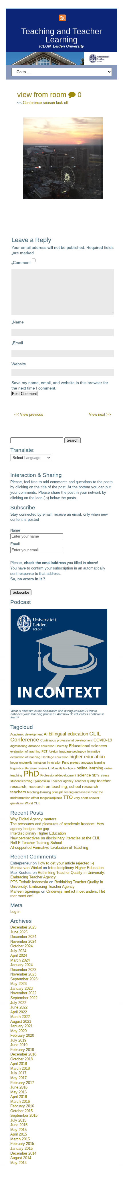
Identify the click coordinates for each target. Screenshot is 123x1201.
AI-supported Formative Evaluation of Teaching (49, 848)
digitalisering (18, 746)
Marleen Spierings (25, 891)
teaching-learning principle (45, 792)
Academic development (26, 734)
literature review (36, 768)
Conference (24, 740)
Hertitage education (54, 757)
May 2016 (18, 1092)
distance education (41, 746)
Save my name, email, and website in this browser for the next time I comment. (59, 385)
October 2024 (21, 946)
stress (105, 775)
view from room (41, 95)
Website (18, 364)
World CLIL (32, 803)
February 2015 (22, 1144)
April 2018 (18, 1064)
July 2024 (18, 951)
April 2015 (18, 1134)
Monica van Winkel (26, 868)
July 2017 (18, 1073)
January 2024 (21, 965)
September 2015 (23, 1116)
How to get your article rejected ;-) (66, 863)
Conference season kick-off (45, 103)
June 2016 (18, 1087)
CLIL (95, 734)
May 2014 (18, 1163)
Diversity (61, 746)
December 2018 (23, 1054)
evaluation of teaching (25, 751)
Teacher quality (85, 781)
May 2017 (18, 1078)
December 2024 (23, 937)
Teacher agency (62, 781)
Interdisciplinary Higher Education (38, 833)
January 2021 (21, 1026)
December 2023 (23, 970)
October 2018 (21, 1059)
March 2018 (20, 1069)
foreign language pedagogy (67, 751)
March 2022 (20, 1017)
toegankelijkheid (51, 798)
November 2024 (23, 942)
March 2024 (20, 960)
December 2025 (23, 927)
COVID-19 (103, 740)
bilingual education (68, 734)
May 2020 (18, 1031)
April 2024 (18, 956)
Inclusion (39, 762)
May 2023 (18, 984)
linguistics (17, 768)
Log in (15, 912)
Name (17, 323)
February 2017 (22, 1083)
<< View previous (28, 415)
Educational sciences (88, 745)
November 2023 (23, 974)
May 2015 (18, 1130)
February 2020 (22, 1036)
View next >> (100, 415)
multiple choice (65, 768)
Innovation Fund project (63, 762)
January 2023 (21, 989)
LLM (51, 768)
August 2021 (20, 1022)
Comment (21, 263)
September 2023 (23, 979)
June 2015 (18, 1125)
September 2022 (23, 998)
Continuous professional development (66, 740)
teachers (18, 792)
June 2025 (18, 932)
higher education (87, 756)
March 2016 (20, 1102)
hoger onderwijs (21, 762)
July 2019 (18, 1040)
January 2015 (21, 1149)
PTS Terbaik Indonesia (29, 882)
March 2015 (20, 1139)
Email (17, 344)
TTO (68, 797)
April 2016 (18, 1097)
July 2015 (18, 1120)
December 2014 (23, 1153)
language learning (93, 762)
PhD (31, 773)
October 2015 (21, 1111)
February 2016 (22, 1106)
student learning (21, 781)
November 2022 (23, 993)
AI (45, 734)
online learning (90, 768)
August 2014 (20, 1158)
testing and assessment (81, 792)
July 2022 (18, 1003)
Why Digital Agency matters (33, 819)
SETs (96, 775)
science (84, 775)
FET (44, 751)
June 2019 (18, 1045)
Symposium (41, 781)
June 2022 (18, 1007)
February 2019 (22, 1050)
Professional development (58, 775)
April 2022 (18, 1012)
